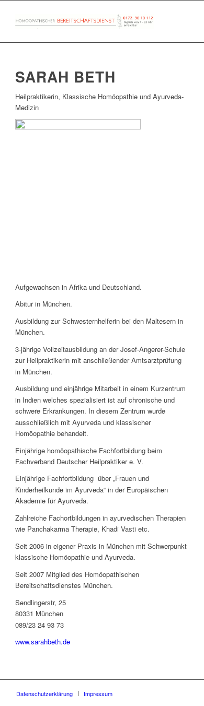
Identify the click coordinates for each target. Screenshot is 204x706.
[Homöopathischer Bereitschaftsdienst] (84, 21)
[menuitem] (44, 693)
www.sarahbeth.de (42, 641)
